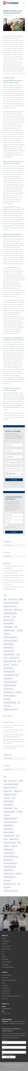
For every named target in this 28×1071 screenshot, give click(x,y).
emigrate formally (8, 609)
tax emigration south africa (10, 702)
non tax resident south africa (10, 640)
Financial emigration (6, 975)
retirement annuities (14, 658)
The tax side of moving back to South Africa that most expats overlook (13, 588)
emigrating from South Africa (10, 613)
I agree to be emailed (10, 527)
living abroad (7, 633)
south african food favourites (10, 682)
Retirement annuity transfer (10, 661)
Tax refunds (5, 985)
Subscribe (14, 532)
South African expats (8, 668)
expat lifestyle (7, 616)
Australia (21, 599)
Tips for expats (7, 706)
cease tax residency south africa (11, 603)
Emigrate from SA (18, 609)
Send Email (14, 479)
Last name (4, 1045)
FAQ (3, 954)
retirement (20, 36)
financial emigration (8, 627)
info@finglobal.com (6, 1008)
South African (14, 664)
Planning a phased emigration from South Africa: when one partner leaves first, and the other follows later (14, 582)
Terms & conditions (6, 962)
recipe (17, 654)
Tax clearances (5, 988)
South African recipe (8, 688)
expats (13, 616)
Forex (3, 983)
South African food (8, 678)
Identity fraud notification (8, 967)
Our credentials (5, 941)
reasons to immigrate (9, 651)
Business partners (6, 946)
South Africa (6, 664)
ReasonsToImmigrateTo (9, 654)
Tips (19, 702)
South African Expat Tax (9, 671)
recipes (5, 658)
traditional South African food (10, 709)
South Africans (19, 692)
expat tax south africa (9, 620)
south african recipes (8, 692)
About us (4, 938)
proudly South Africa (8, 647)
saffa (19, 661)
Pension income (6, 993)
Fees (3, 951)
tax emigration (7, 699)
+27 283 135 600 (6, 1013)
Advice (5, 599)
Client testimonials (6, 949)
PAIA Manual (5, 964)
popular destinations (8, 644)
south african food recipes (10, 685)
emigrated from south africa (10, 606)
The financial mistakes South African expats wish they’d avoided (13, 567)
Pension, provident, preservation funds (11, 996)
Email (3, 1050)
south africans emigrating (9, 695)
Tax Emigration (5, 977)
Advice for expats (13, 599)
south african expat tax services (11, 675)
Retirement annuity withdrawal (9, 980)
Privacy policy (5, 959)
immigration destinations (9, 630)
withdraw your (18, 405)
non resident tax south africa (10, 637)
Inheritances (5, 998)
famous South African (8, 623)
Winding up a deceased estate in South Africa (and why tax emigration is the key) (14, 576)
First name (4, 1040)
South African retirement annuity (11, 407)
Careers (4, 956)
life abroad (19, 630)
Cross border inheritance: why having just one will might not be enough (13, 572)
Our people (4, 943)
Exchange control (6, 991)
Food (16, 627)
